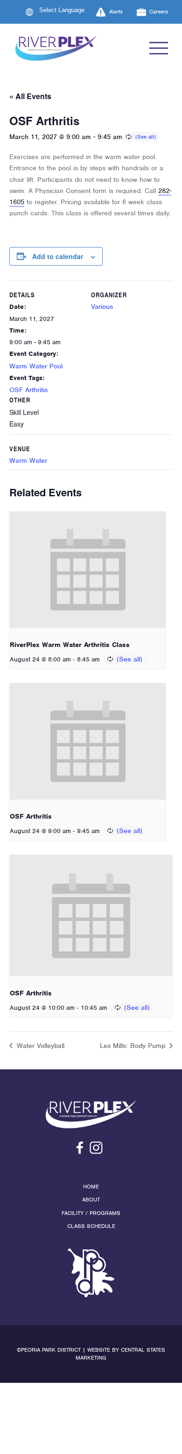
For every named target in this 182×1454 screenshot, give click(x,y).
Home (91, 1186)
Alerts (116, 11)
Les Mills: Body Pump (134, 1045)
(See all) (145, 136)
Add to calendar (57, 256)
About (91, 1199)
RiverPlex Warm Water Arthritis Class (70, 644)
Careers (158, 11)
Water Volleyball (39, 1045)
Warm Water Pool (36, 366)
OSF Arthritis (28, 390)
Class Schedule (91, 1226)
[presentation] (88, 570)
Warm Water (28, 460)
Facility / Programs (91, 1213)
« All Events (30, 96)
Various (102, 306)
